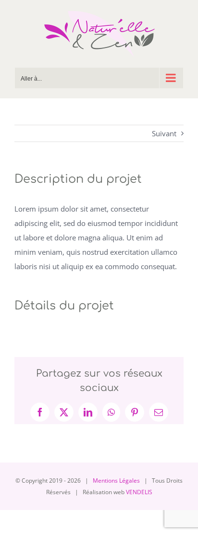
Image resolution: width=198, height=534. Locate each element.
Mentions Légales (116, 480)
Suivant (164, 133)
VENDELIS (139, 492)
